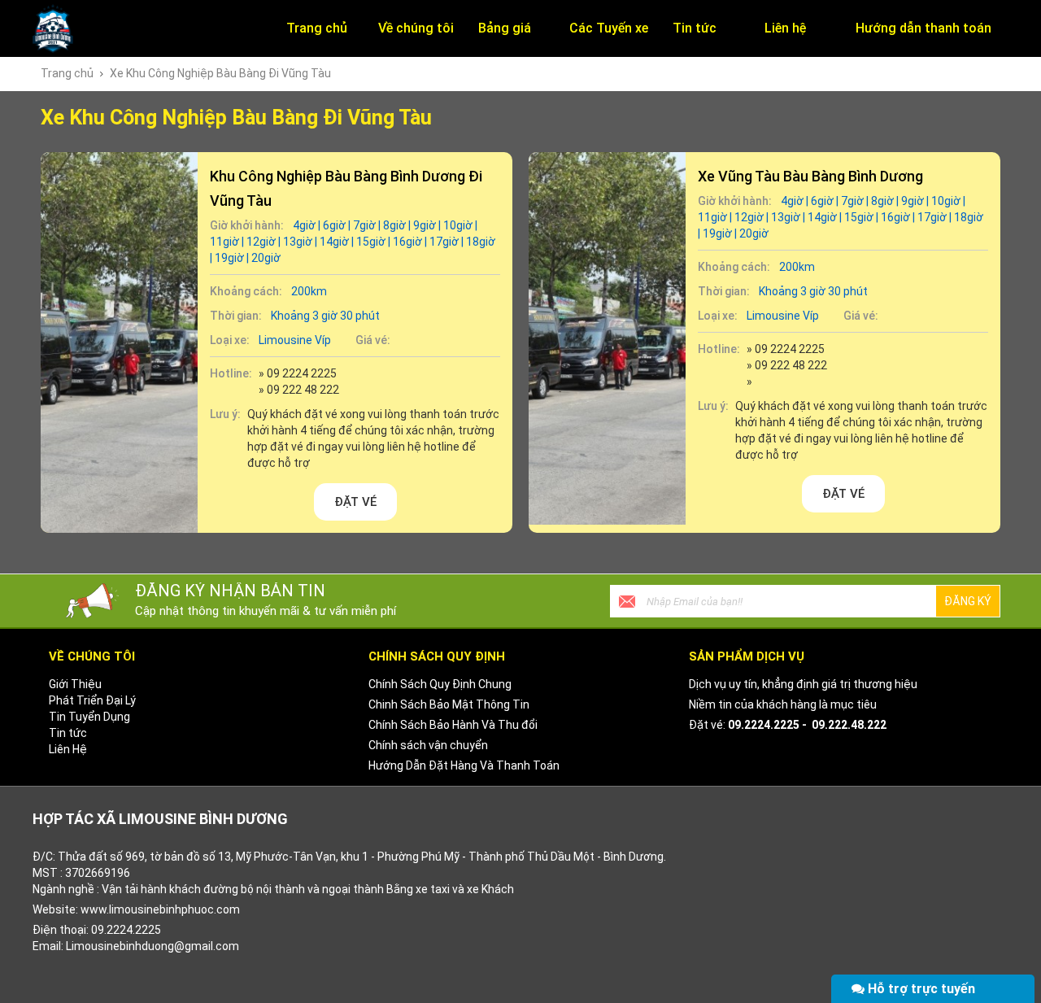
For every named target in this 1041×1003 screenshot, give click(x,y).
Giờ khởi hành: (247, 225)
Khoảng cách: (246, 291)
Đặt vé (355, 502)
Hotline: (231, 373)
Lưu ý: (225, 414)
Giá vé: (372, 340)
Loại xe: (230, 340)
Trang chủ (67, 73)
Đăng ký (967, 601)
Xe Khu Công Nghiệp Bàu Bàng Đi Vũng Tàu (220, 73)
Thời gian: (236, 315)
